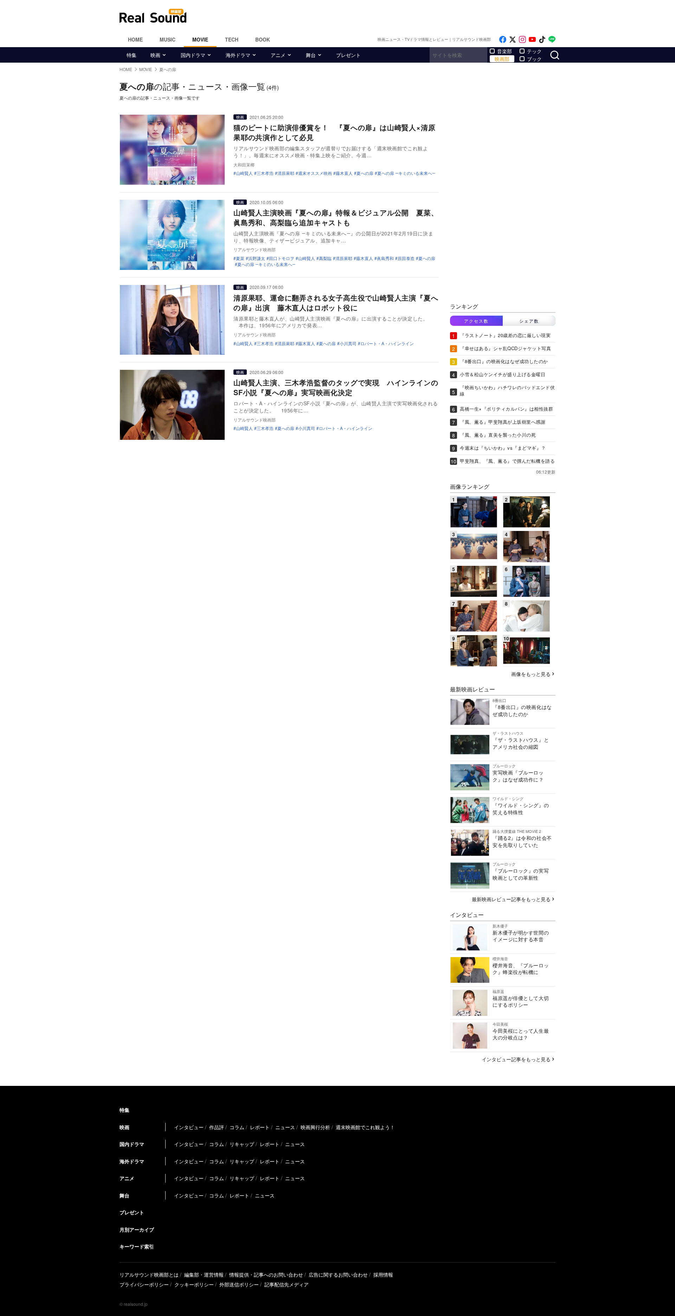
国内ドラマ (193, 54)
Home (135, 39)
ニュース (285, 1127)
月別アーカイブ (137, 1229)
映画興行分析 (315, 1127)
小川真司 (348, 343)
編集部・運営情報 (204, 1274)
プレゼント (348, 54)
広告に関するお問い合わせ (338, 1274)
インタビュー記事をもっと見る (516, 1059)
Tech (231, 39)
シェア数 (529, 321)
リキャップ (242, 1143)
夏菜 (240, 258)
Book (262, 39)
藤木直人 (344, 173)
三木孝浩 (265, 173)
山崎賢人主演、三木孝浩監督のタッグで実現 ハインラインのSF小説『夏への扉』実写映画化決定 (335, 387)
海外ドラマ (238, 54)
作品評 (216, 1127)
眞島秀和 (385, 258)
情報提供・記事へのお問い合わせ (266, 1274)
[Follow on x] (512, 39)
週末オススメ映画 (315, 173)
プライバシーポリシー (144, 1284)
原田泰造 (406, 258)
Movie (200, 39)
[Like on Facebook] (502, 39)
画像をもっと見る (531, 673)
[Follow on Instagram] (522, 39)
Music (167, 39)
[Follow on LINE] (551, 39)
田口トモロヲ (281, 258)
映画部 (502, 58)
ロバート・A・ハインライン (387, 343)
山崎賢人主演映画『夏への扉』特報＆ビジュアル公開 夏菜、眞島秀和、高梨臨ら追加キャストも (335, 217)
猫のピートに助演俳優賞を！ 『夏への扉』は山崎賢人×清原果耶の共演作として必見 (334, 132)
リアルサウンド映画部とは (149, 1274)
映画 (155, 54)
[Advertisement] (384, 16)
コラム (237, 1127)
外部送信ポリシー (239, 1284)
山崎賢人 (244, 173)
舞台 (311, 54)
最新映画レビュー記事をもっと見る (511, 899)
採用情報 (383, 1274)
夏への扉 (364, 173)
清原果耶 (285, 173)
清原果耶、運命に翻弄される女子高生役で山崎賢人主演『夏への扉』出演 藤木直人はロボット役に (335, 302)
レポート (260, 1127)
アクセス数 (476, 321)
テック (534, 51)
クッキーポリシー (194, 1284)
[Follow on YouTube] (532, 39)
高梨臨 (325, 258)
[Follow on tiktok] (542, 39)
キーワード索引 (137, 1246)
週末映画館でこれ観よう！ (365, 1127)
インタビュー (189, 1127)
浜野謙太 (256, 258)
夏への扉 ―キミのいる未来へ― (406, 173)
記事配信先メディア (286, 1284)
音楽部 (504, 51)
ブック (534, 58)
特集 (131, 54)
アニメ (278, 54)
